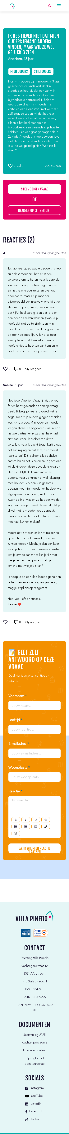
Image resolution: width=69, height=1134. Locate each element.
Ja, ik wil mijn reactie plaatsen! (34, 849)
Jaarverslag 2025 (34, 1035)
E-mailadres (18, 743)
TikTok (34, 1119)
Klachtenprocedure (34, 1042)
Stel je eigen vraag (34, 189)
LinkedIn (35, 1103)
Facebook (36, 1111)
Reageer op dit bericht (34, 210)
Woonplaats (19, 767)
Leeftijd (15, 720)
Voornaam (17, 696)
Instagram (37, 1088)
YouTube (37, 1096)
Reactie (15, 791)
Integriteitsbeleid (34, 1050)
